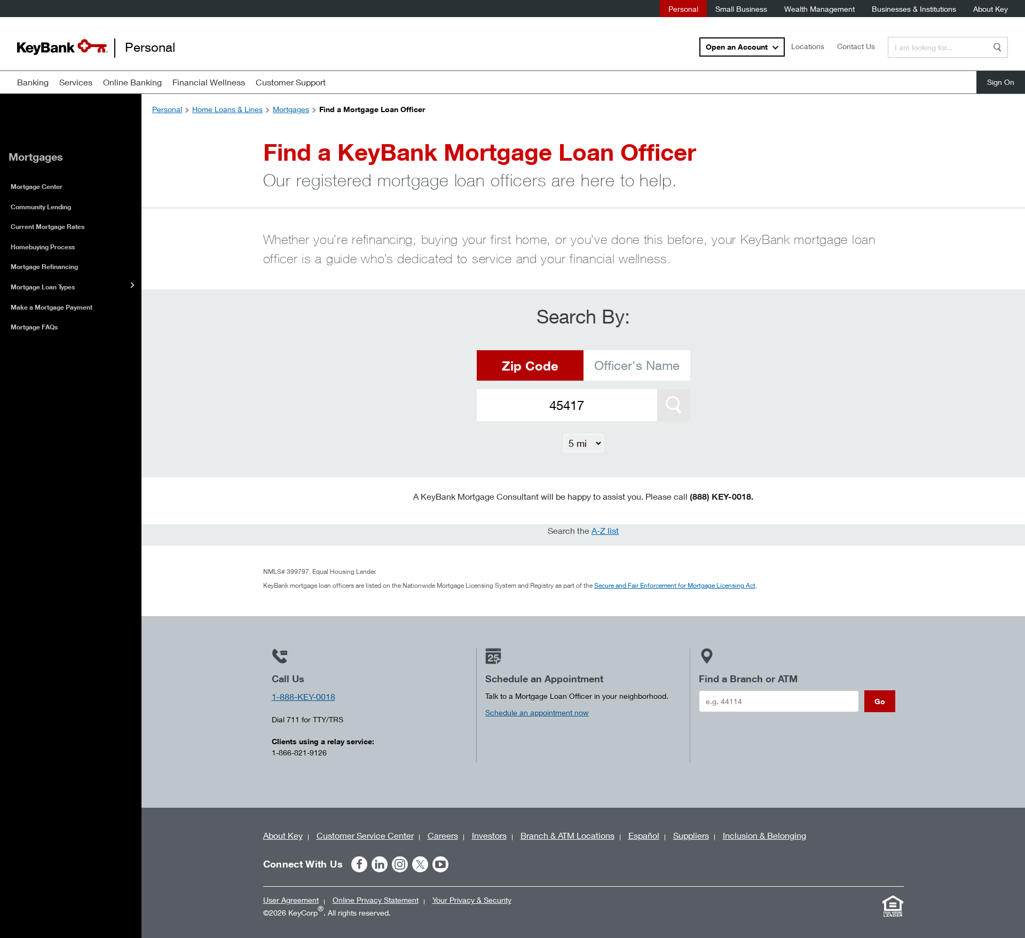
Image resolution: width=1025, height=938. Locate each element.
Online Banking (132, 82)
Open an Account (737, 46)
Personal (683, 8)
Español (643, 835)
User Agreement (291, 899)
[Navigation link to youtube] (440, 864)
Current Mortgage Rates (47, 227)
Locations (807, 46)
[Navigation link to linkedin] (380, 864)
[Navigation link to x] (420, 864)
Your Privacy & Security (471, 899)
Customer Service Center (365, 835)
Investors (489, 835)
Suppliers (691, 835)
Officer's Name (637, 365)
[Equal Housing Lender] (893, 906)
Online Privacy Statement (376, 899)
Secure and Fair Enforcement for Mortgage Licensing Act (674, 585)
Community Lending (41, 207)
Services (75, 82)
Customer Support (291, 82)
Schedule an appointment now (537, 712)
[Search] (997, 47)
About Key (990, 8)
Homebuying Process (43, 247)
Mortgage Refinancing (44, 267)
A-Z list (605, 530)
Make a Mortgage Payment (51, 307)
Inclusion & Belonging (764, 835)
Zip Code (530, 365)
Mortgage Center (36, 187)
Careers (443, 835)
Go (879, 701)
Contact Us (856, 46)
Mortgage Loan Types (43, 287)
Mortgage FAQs (34, 327)
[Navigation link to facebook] (359, 864)
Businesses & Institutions (914, 8)
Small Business (741, 8)
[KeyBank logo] (62, 47)
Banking (33, 82)
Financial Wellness (208, 82)
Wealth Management (819, 8)
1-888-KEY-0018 (303, 696)
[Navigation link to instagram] (400, 864)
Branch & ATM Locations (567, 835)
